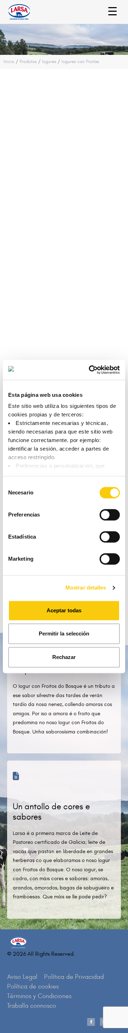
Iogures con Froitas (80, 61)
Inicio (9, 61)
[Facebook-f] (91, 1022)
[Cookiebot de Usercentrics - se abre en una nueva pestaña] (90, 369)
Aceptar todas (64, 610)
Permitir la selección (64, 633)
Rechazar (64, 657)
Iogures (49, 61)
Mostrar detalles (85, 588)
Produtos (28, 61)
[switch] (102, 511)
